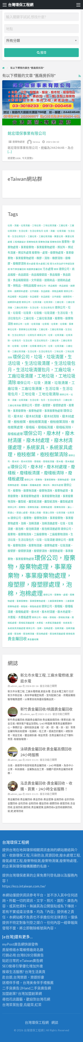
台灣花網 (43, 999)
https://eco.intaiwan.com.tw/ (24, 886)
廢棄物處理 (18, 141)
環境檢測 (70, 633)
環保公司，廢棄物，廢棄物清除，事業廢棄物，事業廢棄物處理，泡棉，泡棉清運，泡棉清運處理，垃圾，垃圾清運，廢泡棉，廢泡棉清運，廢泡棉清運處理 (40, 523)
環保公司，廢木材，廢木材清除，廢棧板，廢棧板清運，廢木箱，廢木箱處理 (41, 461)
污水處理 (48, 269)
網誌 (54, 1022)
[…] (10, 151)
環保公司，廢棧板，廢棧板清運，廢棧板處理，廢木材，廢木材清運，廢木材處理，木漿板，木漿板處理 (40, 612)
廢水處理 (31, 263)
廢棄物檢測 (32, 241)
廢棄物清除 (55, 241)
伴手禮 (41, 983)
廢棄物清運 (43, 241)
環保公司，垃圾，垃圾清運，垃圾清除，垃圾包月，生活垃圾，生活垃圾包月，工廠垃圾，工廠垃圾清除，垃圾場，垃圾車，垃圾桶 (40, 340)
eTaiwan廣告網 (31, 960)
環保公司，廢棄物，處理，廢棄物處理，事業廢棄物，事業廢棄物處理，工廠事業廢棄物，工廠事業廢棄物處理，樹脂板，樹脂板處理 (41, 600)
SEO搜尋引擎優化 (15, 966)
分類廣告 (37, 955)
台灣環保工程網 (20, 4)
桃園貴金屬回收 (34, 269)
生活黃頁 (38, 972)
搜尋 (43, 52)
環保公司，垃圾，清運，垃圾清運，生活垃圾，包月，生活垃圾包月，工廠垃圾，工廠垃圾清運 (41, 400)
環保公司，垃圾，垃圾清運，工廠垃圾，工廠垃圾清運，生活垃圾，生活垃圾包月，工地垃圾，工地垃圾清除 (41, 352)
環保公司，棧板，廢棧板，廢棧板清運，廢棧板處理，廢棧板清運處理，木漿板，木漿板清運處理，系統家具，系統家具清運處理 (41, 622)
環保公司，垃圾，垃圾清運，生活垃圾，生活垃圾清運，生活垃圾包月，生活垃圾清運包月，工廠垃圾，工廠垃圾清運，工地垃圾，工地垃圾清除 (41, 369)
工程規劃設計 (19, 241)
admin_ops (16, 686)
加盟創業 (31, 993)
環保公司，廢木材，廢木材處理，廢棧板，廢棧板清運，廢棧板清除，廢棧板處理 (41, 472)
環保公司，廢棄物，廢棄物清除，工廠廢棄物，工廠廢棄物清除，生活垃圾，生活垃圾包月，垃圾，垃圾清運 (41, 534)
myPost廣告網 (13, 944)
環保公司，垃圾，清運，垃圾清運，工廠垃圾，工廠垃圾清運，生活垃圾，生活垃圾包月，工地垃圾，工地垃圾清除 (41, 388)
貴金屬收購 (32, 639)
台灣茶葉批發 (12, 1005)
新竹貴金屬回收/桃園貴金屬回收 (46, 709)
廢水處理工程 (42, 263)
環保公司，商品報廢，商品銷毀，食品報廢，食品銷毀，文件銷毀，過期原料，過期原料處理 (41, 296)
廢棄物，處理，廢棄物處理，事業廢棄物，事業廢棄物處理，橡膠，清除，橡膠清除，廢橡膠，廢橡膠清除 (41, 258)
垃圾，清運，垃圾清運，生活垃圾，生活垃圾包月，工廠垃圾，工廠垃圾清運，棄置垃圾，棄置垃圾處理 (41, 236)
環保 (56, 269)
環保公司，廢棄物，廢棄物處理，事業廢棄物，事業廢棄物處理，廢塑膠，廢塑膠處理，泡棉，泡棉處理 (41, 575)
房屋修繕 (9, 950)
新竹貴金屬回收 (18, 269)
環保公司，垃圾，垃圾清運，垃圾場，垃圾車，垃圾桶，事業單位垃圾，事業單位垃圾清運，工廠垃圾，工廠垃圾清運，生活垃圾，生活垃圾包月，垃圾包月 (40, 329)
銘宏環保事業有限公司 (27, 133)
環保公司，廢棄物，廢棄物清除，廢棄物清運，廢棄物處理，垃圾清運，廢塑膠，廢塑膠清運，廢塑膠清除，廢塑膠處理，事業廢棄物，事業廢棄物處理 (41, 549)
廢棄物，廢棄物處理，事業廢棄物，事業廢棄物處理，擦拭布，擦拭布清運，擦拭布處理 (41, 247)
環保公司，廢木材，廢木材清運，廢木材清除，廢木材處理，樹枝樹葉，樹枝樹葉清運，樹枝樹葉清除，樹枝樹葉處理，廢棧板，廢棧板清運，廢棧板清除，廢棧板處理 (41, 422)
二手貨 (35, 988)
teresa (36, 141)
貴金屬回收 (17, 638)
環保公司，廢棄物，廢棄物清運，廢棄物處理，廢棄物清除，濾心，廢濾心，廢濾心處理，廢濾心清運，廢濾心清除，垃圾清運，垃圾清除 (41, 512)
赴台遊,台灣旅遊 (14, 977)
